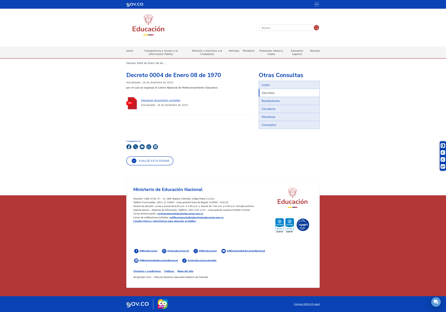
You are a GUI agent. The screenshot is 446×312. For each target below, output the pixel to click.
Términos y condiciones (147, 271)
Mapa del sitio (185, 271)
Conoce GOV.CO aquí (307, 304)
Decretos (268, 92)
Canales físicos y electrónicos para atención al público (164, 221)
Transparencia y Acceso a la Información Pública (161, 52)
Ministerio (249, 50)
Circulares (268, 108)
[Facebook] (129, 146)
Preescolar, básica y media (271, 52)
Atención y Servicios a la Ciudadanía (207, 52)
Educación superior (297, 52)
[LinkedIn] (155, 146)
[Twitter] (135, 146)
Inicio (129, 50)
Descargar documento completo (160, 100)
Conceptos (269, 124)
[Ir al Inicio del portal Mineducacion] (292, 198)
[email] (142, 146)
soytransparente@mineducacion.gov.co (180, 213)
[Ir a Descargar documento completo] (132, 103)
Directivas (268, 116)
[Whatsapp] (148, 146)
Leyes (266, 84)
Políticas (169, 271)
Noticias (315, 50)
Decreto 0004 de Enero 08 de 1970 (148, 63)
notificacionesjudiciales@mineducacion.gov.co (197, 217)
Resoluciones (271, 100)
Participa (234, 50)
